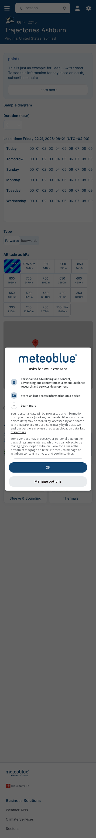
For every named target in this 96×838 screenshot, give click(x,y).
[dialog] (48, 419)
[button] (48, 405)
